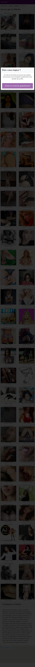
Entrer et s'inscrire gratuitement (17, 86)
